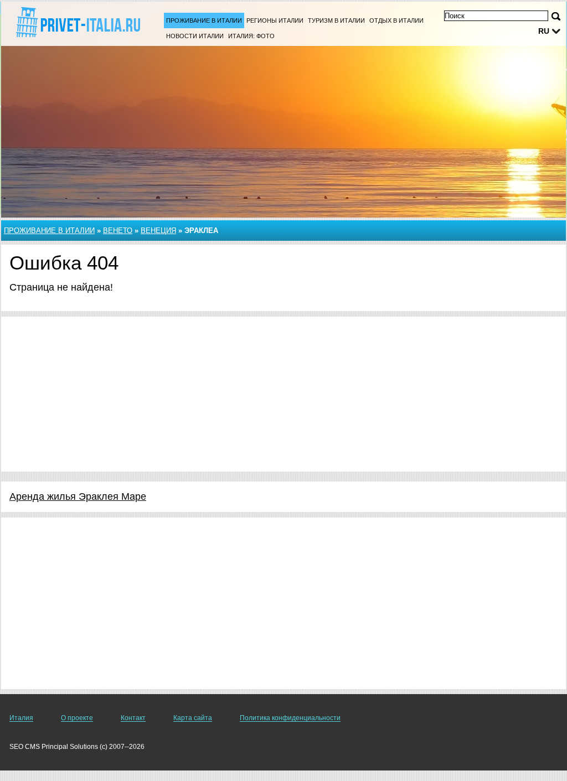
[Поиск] (555, 16)
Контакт (133, 718)
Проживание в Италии (204, 20)
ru (543, 31)
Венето (117, 230)
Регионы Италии (274, 20)
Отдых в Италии (396, 20)
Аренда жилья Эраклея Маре (77, 496)
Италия (21, 718)
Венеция (158, 230)
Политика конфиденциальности (290, 718)
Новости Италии (195, 36)
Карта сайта (192, 718)
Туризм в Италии (336, 20)
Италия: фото (251, 36)
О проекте (77, 718)
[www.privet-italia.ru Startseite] (77, 22)
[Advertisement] (283, 394)
